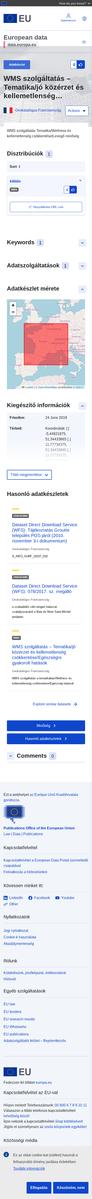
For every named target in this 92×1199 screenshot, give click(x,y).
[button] (75, 3)
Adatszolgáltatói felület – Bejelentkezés (35, 1041)
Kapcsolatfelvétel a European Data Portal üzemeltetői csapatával (46, 863)
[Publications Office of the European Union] (44, 813)
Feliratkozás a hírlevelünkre (25, 872)
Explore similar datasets (55, 704)
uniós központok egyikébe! (65, 1127)
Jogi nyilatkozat (16, 931)
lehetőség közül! (16, 1116)
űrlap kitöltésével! (69, 1121)
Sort (13, 167)
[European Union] (44, 1071)
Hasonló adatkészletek (43, 739)
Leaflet (28, 387)
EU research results (19, 1019)
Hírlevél (10, 979)
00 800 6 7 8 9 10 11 (71, 1105)
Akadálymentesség (19, 944)
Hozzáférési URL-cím (48, 207)
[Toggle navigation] (83, 42)
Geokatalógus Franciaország (38, 110)
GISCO (79, 387)
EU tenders (12, 1012)
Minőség (43, 726)
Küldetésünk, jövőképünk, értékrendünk (35, 973)
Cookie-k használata (20, 937)
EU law (9, 1004)
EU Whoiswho (15, 1027)
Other (13, 904)
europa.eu (44, 1082)
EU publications (16, 1034)
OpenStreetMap (47, 387)
